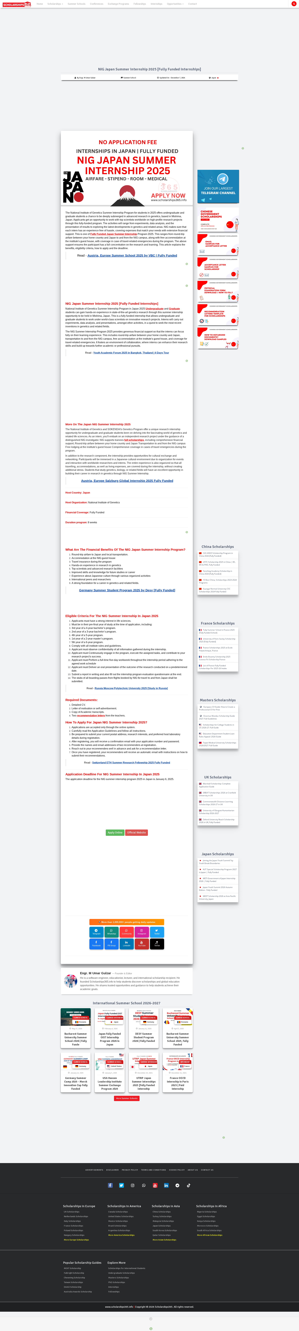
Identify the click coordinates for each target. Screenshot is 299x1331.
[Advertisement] (149, 103)
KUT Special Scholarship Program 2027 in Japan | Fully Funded (218, 870)
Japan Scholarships (162, 1225)
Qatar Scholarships (162, 1235)
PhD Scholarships (116, 1282)
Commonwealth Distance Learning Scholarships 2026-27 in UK (216, 803)
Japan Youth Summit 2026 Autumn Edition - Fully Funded (216, 888)
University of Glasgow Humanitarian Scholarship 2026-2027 (216, 812)
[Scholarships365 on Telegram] (177, 1185)
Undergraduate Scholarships (121, 1273)
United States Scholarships (121, 1216)
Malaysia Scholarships (163, 1221)
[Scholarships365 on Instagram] (133, 1185)
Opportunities (174, 3)
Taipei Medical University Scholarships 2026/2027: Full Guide (217, 744)
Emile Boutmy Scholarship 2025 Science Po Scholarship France (214, 658)
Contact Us (207, 1170)
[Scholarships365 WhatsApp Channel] (144, 1185)
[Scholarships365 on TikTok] (189, 1185)
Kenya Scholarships (206, 1221)
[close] (150, 1318)
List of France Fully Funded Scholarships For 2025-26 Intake (213, 667)
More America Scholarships (121, 1235)
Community (127, 934)
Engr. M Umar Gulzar (95, 973)
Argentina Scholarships (119, 1230)
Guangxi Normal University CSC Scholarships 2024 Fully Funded (214, 590)
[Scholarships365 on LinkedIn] (166, 1185)
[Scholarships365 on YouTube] (155, 1185)
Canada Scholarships (118, 1211)
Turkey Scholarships (162, 1216)
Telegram (96, 934)
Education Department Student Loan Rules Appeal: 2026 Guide (216, 735)
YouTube (142, 946)
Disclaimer (112, 1170)
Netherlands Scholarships (76, 1216)
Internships (156, 3)
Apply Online (115, 832)
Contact (192, 3)
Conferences (96, 3)
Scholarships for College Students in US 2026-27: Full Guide (216, 726)
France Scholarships (73, 1225)
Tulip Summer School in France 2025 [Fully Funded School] (217, 631)
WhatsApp (111, 934)
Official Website (136, 832)
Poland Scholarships (73, 1230)
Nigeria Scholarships (207, 1211)
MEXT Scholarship (72, 1268)
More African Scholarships (209, 1235)
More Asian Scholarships (164, 1239)
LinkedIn (126, 946)
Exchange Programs (118, 3)
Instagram (142, 934)
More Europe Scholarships (76, 1239)
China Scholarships (162, 1211)
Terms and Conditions (153, 1170)
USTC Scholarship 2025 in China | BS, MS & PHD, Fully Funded (217, 563)
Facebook (96, 946)
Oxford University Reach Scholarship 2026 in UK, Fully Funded (216, 821)
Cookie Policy (177, 1170)
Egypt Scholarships (206, 1216)
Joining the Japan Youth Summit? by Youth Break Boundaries (216, 862)
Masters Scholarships (118, 1277)
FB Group (112, 946)
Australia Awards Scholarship (78, 1291)
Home (40, 3)
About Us (193, 1170)
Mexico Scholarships (118, 1221)
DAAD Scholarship (72, 1287)
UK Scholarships (71, 1211)
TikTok (157, 946)
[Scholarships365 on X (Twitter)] (121, 1185)
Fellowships (140, 3)
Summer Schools (76, 3)
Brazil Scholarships (117, 1225)
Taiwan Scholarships (73, 1282)
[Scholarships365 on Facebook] (110, 1185)
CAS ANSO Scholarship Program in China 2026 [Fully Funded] (216, 554)
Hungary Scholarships (74, 1235)
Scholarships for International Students (126, 1268)
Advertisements (94, 1170)
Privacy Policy (130, 1170)
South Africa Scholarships (209, 1230)
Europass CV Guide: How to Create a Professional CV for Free (217, 708)
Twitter (157, 934)
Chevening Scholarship (74, 1277)
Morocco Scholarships (207, 1225)
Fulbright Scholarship (74, 1273)
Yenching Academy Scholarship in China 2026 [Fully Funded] (215, 572)
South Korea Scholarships (165, 1230)
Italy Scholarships (72, 1221)
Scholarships (54, 3)
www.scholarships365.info (119, 1306)
